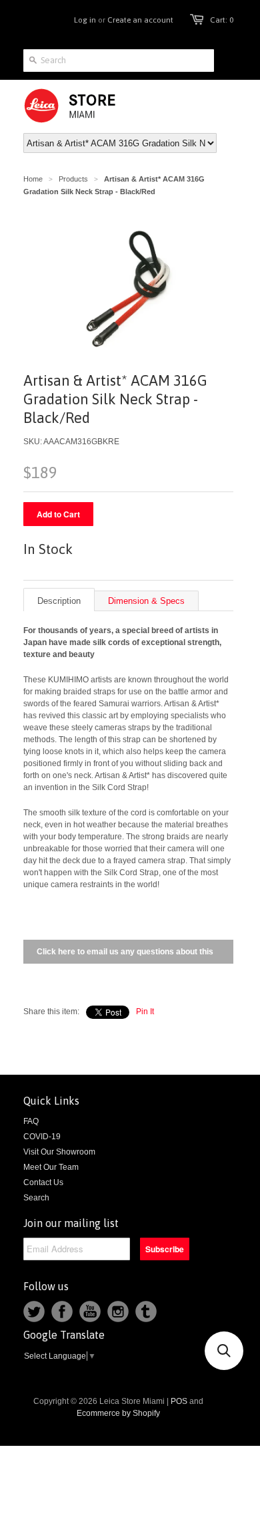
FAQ (31, 1121)
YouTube (90, 1311)
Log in (85, 20)
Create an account (140, 20)
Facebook (62, 1311)
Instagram (118, 1311)
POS (179, 1401)
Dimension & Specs (146, 601)
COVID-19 (42, 1136)
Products (73, 179)
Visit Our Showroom (59, 1152)
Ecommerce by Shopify (118, 1413)
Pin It (145, 1011)
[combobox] (118, 60)
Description (59, 601)
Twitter (34, 1311)
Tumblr (146, 1311)
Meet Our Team (51, 1167)
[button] (224, 1350)
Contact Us (43, 1182)
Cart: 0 (221, 20)
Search (36, 1197)
